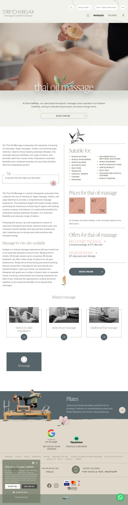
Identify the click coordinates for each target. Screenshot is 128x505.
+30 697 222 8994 (91, 468)
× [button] (37, 463)
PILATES (112, 15)
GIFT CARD (106, 7)
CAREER (78, 459)
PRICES (27, 456)
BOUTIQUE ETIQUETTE (114, 456)
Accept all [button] (12, 486)
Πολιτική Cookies (21, 497)
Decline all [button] (29, 486)
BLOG (60, 459)
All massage (24, 365)
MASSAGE (99, 15)
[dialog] (21, 481)
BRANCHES (36, 456)
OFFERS (47, 456)
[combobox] (33, 463)
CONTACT (69, 459)
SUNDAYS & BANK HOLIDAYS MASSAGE (86, 456)
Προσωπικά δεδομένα (11, 482)
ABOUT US (51, 459)
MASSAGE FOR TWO (60, 456)
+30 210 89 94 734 (49, 468)
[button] (21, 492)
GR (123, 7)
